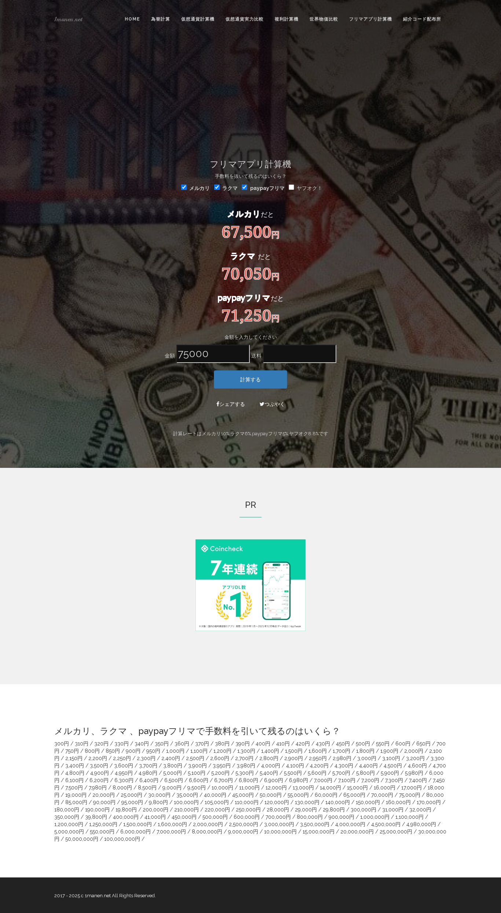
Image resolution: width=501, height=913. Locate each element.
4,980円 (148, 773)
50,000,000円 (81, 839)
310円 (81, 744)
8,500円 (147, 788)
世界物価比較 (324, 19)
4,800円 (74, 773)
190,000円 (97, 810)
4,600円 (417, 766)
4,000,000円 (350, 824)
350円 (162, 744)
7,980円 (98, 788)
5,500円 (293, 773)
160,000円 (398, 802)
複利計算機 (287, 19)
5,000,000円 (69, 832)
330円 (121, 744)
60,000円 (326, 795)
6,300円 (124, 780)
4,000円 (270, 766)
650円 (423, 744)
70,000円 (382, 795)
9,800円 (158, 802)
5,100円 (196, 773)
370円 (202, 744)
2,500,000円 (243, 824)
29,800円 (334, 810)
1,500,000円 (137, 824)
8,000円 (122, 788)
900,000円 (341, 817)
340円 (142, 744)
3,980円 (246, 766)
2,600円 (219, 758)
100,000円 (186, 802)
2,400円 (170, 758)
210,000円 (186, 810)
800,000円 (310, 817)
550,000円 (102, 832)
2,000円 (413, 751)
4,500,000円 (386, 824)
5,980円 (414, 773)
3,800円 (172, 766)
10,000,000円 (280, 832)
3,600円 (123, 766)
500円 (363, 744)
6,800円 (248, 780)
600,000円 (247, 817)
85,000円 (76, 802)
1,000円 (175, 751)
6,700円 (223, 780)
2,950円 (318, 758)
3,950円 (222, 766)
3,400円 (74, 766)
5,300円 (244, 773)
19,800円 (126, 810)
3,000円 (366, 758)
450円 (343, 744)
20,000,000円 (357, 832)
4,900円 (99, 773)
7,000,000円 (171, 832)
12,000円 (276, 788)
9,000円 (172, 788)
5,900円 (390, 773)
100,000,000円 (122, 839)
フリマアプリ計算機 (370, 19)
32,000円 (420, 810)
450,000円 (184, 817)
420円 (303, 744)
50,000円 (271, 795)
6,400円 (148, 780)
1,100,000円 (409, 817)
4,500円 (393, 766)
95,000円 (132, 802)
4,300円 (343, 766)
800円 (92, 751)
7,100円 (346, 780)
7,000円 (323, 780)
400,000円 (126, 817)
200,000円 (155, 810)
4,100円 (295, 766)
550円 (383, 744)
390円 (242, 744)
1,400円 (270, 751)
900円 (133, 751)
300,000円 (363, 810)
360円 (182, 744)
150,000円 (368, 802)
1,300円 (246, 751)
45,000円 (243, 795)
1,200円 (222, 751)
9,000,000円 (243, 832)
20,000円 (103, 795)
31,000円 (392, 810)
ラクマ (230, 188)
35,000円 (187, 795)
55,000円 (298, 795)
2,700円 (244, 758)
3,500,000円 (314, 824)
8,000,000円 (207, 832)
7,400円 (418, 780)
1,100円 (199, 751)
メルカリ (199, 188)
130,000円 (307, 802)
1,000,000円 (375, 817)
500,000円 (215, 817)
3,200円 (415, 758)
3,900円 (197, 766)
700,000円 (278, 817)
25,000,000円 (396, 832)
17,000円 (411, 788)
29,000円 (306, 810)
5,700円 (341, 773)
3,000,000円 (279, 824)
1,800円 (365, 751)
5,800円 (365, 773)
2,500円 (195, 758)
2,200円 (97, 758)
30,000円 (159, 795)
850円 (113, 751)
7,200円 (370, 780)
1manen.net (68, 19)
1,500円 (294, 751)
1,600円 (317, 751)
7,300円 (394, 780)
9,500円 (196, 788)
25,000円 (131, 795)
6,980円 (298, 780)
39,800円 (96, 817)
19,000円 (76, 795)
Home (132, 19)
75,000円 (409, 795)
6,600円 (198, 780)
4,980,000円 (421, 824)
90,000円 (104, 802)
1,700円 (341, 751)
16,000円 (384, 788)
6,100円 (74, 780)
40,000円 (215, 795)
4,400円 (368, 766)
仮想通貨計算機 (198, 19)
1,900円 (389, 751)
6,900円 (273, 780)
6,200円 (99, 780)
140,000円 (337, 802)
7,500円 (74, 788)
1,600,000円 (172, 824)
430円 (323, 744)
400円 (263, 744)
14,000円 (330, 788)
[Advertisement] (250, 93)
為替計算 (160, 19)
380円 (222, 744)
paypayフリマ (267, 188)
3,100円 (391, 758)
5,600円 (317, 773)
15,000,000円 (318, 832)
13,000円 (303, 788)
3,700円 (148, 766)
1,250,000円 (103, 824)
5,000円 (172, 773)
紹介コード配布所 (422, 19)
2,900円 (293, 758)
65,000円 (354, 795)
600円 (402, 744)
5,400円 (269, 773)
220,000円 (217, 810)
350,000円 (66, 817)
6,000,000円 (135, 832)
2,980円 (342, 758)
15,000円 (357, 788)
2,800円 (268, 758)
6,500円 (173, 780)
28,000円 (278, 810)
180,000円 (66, 810)
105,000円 (217, 802)
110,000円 (247, 802)
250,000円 (248, 810)
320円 (101, 744)
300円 (61, 744)
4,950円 (124, 773)
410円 (283, 744)
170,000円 (429, 802)
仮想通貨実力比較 (245, 19)
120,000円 (276, 802)
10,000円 (222, 788)
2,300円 (146, 758)
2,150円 (74, 758)
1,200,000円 (68, 824)
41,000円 (155, 817)
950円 (153, 751)
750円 (72, 751)
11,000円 (249, 788)
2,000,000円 (208, 824)
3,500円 (99, 766)
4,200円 (319, 766)
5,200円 (220, 773)
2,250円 (122, 758)
